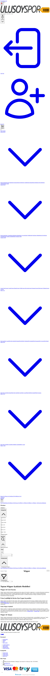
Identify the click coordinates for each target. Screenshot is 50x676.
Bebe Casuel (22, 444)
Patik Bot (28, 392)
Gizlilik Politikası (6, 644)
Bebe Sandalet (17, 444)
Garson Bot (37, 288)
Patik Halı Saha (14, 392)
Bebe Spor (9, 444)
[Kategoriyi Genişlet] (1, 519)
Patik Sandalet (32, 392)
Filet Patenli (46, 341)
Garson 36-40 (17, 502)
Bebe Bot (12, 444)
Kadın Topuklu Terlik (17, 236)
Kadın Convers (22, 235)
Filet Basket (17, 341)
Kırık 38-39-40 (14, 496)
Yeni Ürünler (2, 130)
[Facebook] (3, 634)
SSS (4, 641)
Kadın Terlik (27, 235)
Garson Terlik (19, 288)
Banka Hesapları (6, 648)
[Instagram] (1, 634)
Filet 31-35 (22, 502)
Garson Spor (2, 288)
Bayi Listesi (5, 642)
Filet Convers (41, 341)
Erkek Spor (2, 182)
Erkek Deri (19, 182)
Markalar (2, 498)
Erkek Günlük (24, 182)
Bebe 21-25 (31, 502)
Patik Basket (9, 392)
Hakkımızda (5, 639)
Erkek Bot (34, 182)
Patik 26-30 (27, 502)
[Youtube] (2, 634)
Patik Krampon (38, 392)
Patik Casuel (23, 392)
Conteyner (2, 497)
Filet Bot (20, 341)
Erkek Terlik (6, 183)
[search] (12, 13)
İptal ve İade (5, 645)
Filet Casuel (6, 341)
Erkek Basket (29, 182)
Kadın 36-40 (12, 502)
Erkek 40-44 (7, 502)
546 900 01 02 (7, 663)
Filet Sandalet (30, 341)
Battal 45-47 (2, 496)
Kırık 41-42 (19, 496)
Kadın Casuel (7, 235)
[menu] (0, 129)
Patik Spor (19, 392)
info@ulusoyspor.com (8, 665)
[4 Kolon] (48, 570)
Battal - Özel (36, 502)
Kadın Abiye (41, 235)
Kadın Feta (32, 235)
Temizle (2, 507)
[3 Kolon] (47, 570)
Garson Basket (14, 288)
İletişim (4, 640)
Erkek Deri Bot (39, 182)
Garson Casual (8, 288)
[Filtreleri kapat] (4, 507)
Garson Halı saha (25, 288)
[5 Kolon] (49, 570)
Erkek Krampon (14, 182)
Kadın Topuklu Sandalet (8, 236)
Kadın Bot (12, 235)
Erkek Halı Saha (8, 182)
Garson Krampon (32, 288)
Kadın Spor (2, 235)
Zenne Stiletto (36, 235)
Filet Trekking (25, 341)
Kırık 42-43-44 (8, 496)
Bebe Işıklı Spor (3, 444)
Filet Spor (2, 341)
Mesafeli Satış (5, 647)
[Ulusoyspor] (25, 9)
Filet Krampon (36, 341)
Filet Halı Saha (12, 341)
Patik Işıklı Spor (3, 392)
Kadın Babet (16, 235)
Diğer (2, 499)
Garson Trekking (43, 288)
